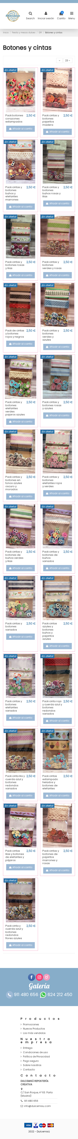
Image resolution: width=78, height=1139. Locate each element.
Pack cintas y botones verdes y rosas (52, 265)
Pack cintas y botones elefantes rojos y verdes (52, 481)
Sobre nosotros (32, 1065)
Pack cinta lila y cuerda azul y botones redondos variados (15, 782)
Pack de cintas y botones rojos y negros (14, 334)
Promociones (31, 1024)
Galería (39, 986)
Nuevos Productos (34, 1028)
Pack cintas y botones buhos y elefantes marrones (13, 193)
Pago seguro (31, 1061)
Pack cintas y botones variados (13, 627)
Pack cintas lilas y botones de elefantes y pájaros (14, 855)
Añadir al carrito (22, 128)
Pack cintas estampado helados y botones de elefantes (50, 782)
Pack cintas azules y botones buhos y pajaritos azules (49, 631)
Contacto (29, 1069)
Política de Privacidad (36, 1056)
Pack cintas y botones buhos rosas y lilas (51, 191)
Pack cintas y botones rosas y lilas (14, 265)
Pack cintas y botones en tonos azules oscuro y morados (13, 483)
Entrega (27, 1048)
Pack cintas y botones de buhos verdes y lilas (14, 556)
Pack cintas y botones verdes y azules (50, 335)
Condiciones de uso (35, 1052)
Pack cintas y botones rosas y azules (51, 405)
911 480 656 (31, 1101)
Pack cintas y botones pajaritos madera (50, 120)
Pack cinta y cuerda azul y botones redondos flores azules (14, 932)
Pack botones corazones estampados (14, 118)
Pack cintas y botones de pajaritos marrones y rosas (50, 857)
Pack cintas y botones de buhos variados (50, 556)
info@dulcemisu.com (37, 1106)
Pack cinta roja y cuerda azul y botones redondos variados (52, 707)
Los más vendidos (34, 1033)
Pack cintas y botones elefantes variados (13, 706)
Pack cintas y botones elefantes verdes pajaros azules (15, 408)
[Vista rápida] (20, 110)
